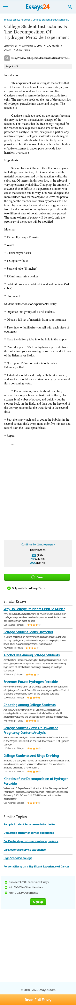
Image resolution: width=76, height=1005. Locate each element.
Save (40, 577)
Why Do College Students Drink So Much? (34, 609)
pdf (32, 558)
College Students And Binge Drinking (31, 755)
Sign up (38, 902)
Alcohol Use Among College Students (32, 655)
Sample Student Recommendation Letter (30, 824)
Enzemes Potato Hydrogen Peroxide (31, 681)
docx (32, 562)
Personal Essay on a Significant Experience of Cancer (36, 866)
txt (34, 555)
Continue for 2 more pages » (38, 544)
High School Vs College (18, 858)
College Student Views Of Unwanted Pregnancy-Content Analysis (31, 730)
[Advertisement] (38, 487)
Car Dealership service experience (25, 849)
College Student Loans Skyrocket (28, 632)
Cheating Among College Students (30, 705)
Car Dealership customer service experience (31, 841)
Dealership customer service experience (29, 833)
